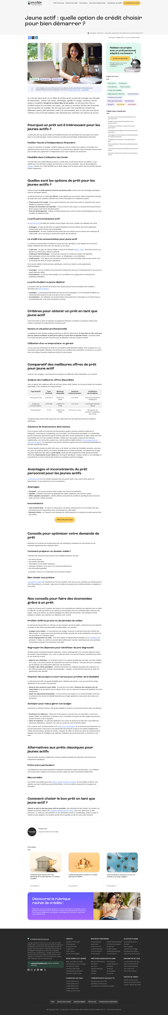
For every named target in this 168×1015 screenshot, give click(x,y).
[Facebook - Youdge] (29, 970)
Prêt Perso (100, 33)
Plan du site (92, 1001)
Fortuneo (110, 973)
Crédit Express (96, 942)
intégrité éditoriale (74, 90)
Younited (94, 966)
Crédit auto (123, 83)
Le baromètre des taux (132, 961)
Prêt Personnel (58, 3)
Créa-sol (110, 968)
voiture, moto (78, 249)
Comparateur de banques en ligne (102, 986)
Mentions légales (79, 1001)
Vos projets (83, 3)
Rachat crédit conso (131, 980)
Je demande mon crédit (131, 3)
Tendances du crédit (115, 97)
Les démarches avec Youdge (75, 964)
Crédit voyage (111, 949)
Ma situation (45, 79)
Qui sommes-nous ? (130, 942)
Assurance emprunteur (132, 953)
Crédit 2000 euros (72, 983)
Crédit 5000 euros (72, 988)
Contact (126, 944)
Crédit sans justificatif (114, 942)
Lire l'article (34, 886)
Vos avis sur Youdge (131, 949)
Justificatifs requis (72, 966)
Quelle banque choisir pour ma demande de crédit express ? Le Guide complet (45, 876)
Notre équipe (128, 946)
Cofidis (93, 973)
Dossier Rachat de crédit (132, 984)
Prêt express (112, 87)
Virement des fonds (73, 968)
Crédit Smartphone (113, 951)
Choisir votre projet (73, 942)
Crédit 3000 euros (72, 986)
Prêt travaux (70, 951)
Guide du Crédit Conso (74, 973)
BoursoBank (111, 971)
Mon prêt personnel (64, 520)
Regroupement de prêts (116, 94)
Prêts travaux (125, 87)
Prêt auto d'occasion (114, 944)
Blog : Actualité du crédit (74, 961)
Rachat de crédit (72, 3)
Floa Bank (94, 964)
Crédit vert (111, 946)
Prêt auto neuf (96, 946)
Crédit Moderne (112, 964)
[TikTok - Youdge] (35, 970)
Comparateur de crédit (99, 981)
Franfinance (111, 961)
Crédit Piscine (111, 953)
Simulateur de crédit (115, 3)
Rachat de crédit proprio (132, 982)
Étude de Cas (57, 79)
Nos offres (120, 104)
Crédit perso (95, 953)
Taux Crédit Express (131, 966)
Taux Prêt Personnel (131, 964)
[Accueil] (35, 2)
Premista (110, 966)
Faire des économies (115, 101)
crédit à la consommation (66, 726)
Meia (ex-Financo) (96, 968)
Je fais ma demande (120, 58)
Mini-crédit (94, 944)
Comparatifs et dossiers (74, 971)
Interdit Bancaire (97, 949)
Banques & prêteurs (98, 961)
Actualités (93, 33)
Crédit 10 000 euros (73, 991)
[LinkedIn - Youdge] (38, 970)
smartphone (94, 638)
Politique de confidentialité (108, 1001)
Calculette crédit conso (99, 983)
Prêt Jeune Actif (96, 951)
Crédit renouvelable (114, 90)
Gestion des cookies (64, 1001)
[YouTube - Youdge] (41, 970)
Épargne (111, 104)
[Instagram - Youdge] (32, 970)
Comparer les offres (131, 951)
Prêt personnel (71, 946)
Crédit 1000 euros (72, 981)
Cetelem (94, 971)
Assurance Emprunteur (97, 3)
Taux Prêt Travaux (130, 971)
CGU (52, 1001)
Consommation (133, 94)
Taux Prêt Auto (129, 968)
